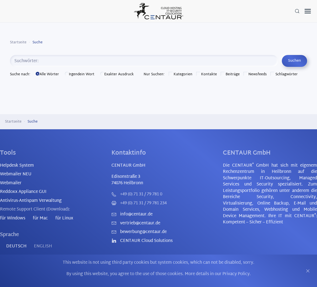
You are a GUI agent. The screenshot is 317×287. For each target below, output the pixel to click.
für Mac (40, 218)
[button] (297, 11)
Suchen (294, 60)
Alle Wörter (50, 74)
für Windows (12, 218)
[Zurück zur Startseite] (158, 11)
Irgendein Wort (82, 74)
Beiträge (232, 74)
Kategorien (182, 74)
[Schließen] (308, 271)
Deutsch (16, 246)
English (43, 246)
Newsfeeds (257, 74)
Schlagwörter (286, 74)
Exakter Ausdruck (119, 74)
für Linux (64, 218)
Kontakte (208, 74)
